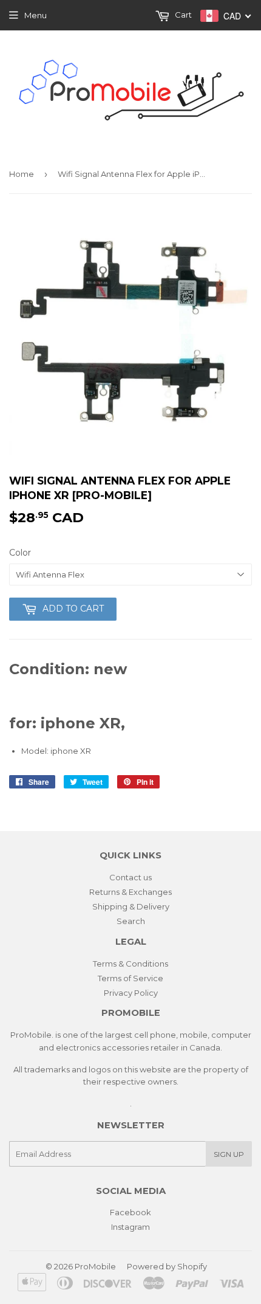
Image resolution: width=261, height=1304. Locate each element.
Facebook (130, 1212)
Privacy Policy (131, 993)
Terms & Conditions (130, 963)
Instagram (130, 1227)
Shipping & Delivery (130, 906)
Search (131, 921)
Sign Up (229, 1154)
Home (21, 174)
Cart (182, 14)
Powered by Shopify (167, 1266)
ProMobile (95, 1266)
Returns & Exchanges (130, 892)
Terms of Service (130, 978)
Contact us (130, 877)
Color (20, 552)
